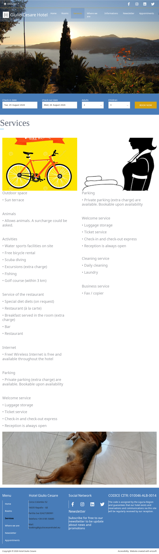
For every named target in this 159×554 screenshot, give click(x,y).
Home (53, 13)
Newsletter (128, 13)
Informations (111, 13)
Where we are (92, 15)
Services (77, 13)
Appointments (146, 13)
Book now (146, 105)
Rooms (64, 13)
